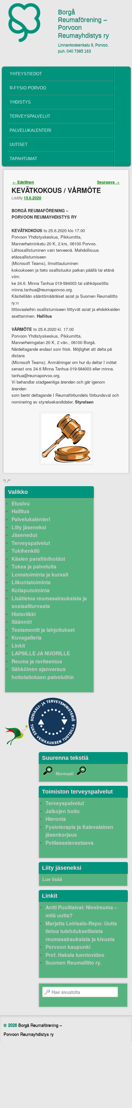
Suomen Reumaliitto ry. (73, 962)
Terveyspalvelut (30, 116)
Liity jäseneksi (29, 527)
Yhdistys (20, 102)
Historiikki (24, 614)
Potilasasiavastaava (69, 842)
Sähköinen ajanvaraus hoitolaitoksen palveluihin (43, 673)
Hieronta (55, 818)
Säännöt (22, 621)
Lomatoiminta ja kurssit (40, 574)
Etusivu (21, 503)
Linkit (18, 645)
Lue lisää (52, 879)
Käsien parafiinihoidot (38, 558)
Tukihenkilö (26, 550)
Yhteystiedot (26, 73)
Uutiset (19, 144)
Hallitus (20, 511)
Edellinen (23, 182)
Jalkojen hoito (62, 811)
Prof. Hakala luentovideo (74, 954)
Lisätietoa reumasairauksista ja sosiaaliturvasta (49, 602)
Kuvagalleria (27, 637)
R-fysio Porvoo (28, 88)
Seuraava (108, 182)
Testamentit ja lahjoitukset (43, 629)
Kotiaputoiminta (31, 590)
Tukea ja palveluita (34, 566)
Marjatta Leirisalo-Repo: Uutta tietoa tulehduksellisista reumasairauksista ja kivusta (81, 931)
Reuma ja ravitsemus (37, 661)
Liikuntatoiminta (31, 582)
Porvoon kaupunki (67, 946)
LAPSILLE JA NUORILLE (41, 653)
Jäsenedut (24, 535)
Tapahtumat (23, 158)
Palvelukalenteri (30, 130)
